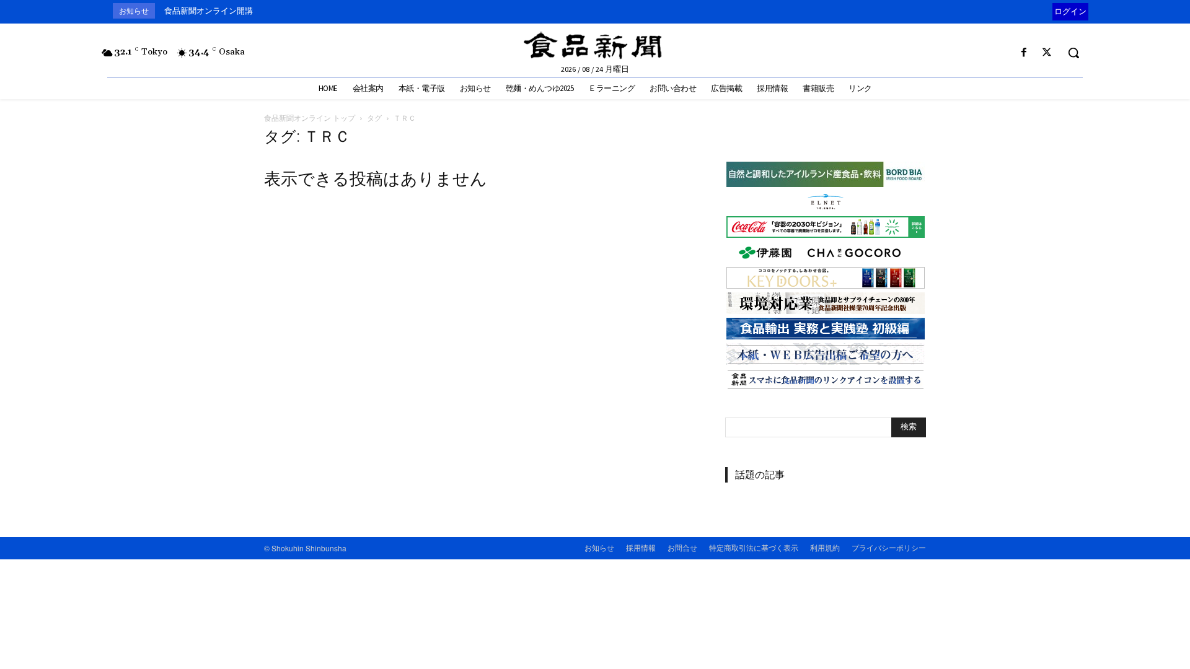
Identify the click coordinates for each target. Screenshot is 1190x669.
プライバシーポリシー (889, 547)
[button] (1073, 53)
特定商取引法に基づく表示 (753, 547)
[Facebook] (1024, 53)
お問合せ (682, 547)
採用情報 (641, 547)
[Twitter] (1047, 53)
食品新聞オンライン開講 (208, 10)
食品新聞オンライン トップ (309, 118)
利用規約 (825, 547)
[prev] (1049, 11)
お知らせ (599, 547)
